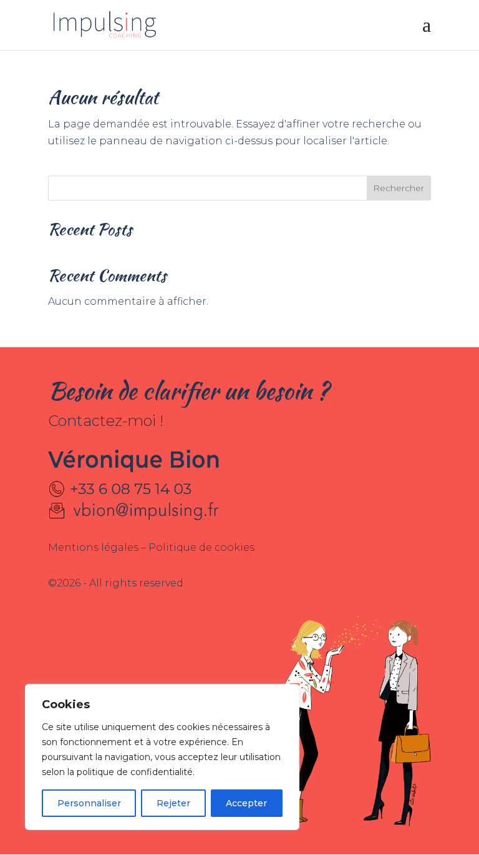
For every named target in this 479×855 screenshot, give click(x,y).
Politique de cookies (201, 547)
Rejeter (173, 803)
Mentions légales (94, 547)
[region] (162, 757)
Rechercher (398, 188)
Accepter (246, 803)
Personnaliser (89, 803)
